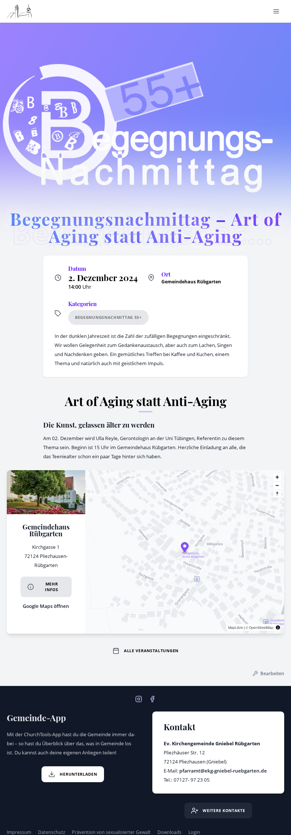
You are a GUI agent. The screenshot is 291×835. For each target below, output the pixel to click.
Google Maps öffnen (46, 606)
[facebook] (152, 698)
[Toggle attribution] (278, 627)
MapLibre (235, 627)
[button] (184, 548)
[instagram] (138, 698)
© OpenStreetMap (259, 627)
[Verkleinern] (277, 485)
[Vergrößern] (277, 477)
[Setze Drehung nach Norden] (277, 493)
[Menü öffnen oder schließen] (276, 11)
